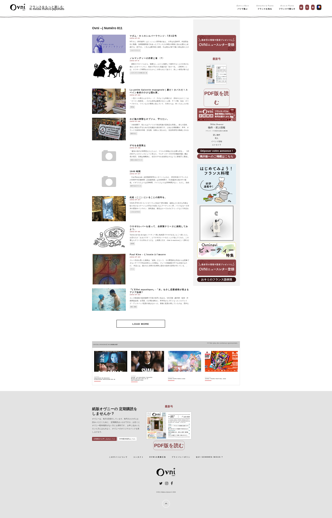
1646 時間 (135, 171)
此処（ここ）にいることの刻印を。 (148, 197)
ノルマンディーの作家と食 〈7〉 (147, 58)
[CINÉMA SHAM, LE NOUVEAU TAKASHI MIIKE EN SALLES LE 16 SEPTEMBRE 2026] (142, 383)
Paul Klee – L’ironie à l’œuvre (148, 254)
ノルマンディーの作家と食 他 (139, 72)
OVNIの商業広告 (157, 457)
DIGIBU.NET (114, 344)
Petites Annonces (217, 127)
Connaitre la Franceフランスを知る (265, 7)
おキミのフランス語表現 (216, 279)
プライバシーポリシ (181, 457)
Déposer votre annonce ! (216, 150)
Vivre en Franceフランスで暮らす (287, 7)
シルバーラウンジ (135, 50)
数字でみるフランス (136, 186)
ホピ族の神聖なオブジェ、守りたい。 (149, 119)
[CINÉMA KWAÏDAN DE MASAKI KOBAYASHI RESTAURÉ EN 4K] (105, 383)
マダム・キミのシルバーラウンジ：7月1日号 (153, 36)
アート (132, 269)
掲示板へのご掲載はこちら (216, 156)
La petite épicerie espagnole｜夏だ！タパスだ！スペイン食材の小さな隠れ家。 (159, 91)
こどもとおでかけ (135, 211)
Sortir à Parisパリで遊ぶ (242, 7)
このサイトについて (118, 457)
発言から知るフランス (136, 160)
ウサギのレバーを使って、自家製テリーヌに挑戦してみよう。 (159, 227)
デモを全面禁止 (138, 145)
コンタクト (138, 457)
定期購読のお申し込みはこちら (104, 439)
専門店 (132, 107)
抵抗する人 (133, 133)
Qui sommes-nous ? (209, 457)
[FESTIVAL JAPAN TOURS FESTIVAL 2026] (215, 383)
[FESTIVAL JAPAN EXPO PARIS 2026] (176, 383)
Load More (140, 324)
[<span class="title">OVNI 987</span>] (216, 74)
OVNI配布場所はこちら (127, 439)
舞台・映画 (133, 306)
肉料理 (132, 243)
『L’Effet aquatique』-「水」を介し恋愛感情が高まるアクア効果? (159, 290)
